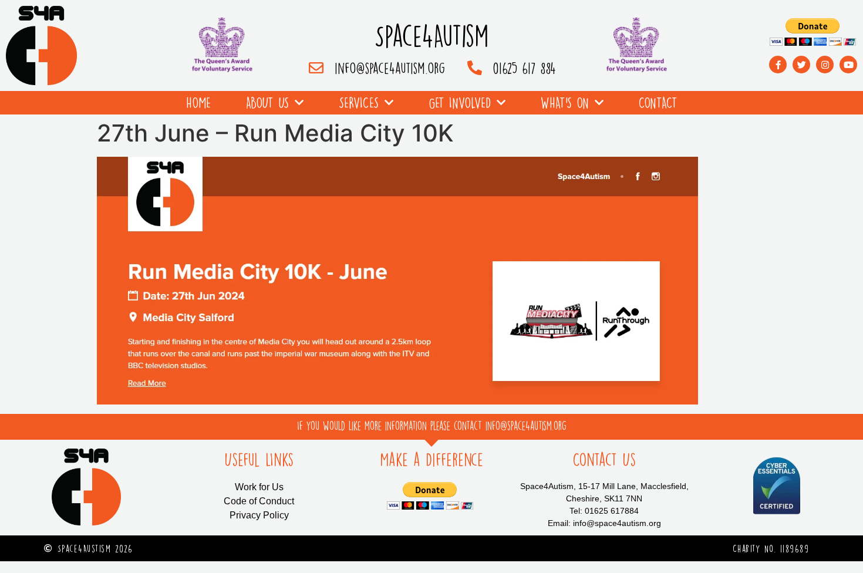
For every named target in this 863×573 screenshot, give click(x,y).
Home (198, 102)
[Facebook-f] (778, 64)
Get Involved (460, 102)
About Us (267, 102)
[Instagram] (825, 64)
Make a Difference (431, 459)
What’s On (565, 102)
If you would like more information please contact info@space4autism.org (432, 426)
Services (359, 102)
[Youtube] (848, 64)
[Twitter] (801, 64)
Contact (658, 102)
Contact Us (604, 459)
